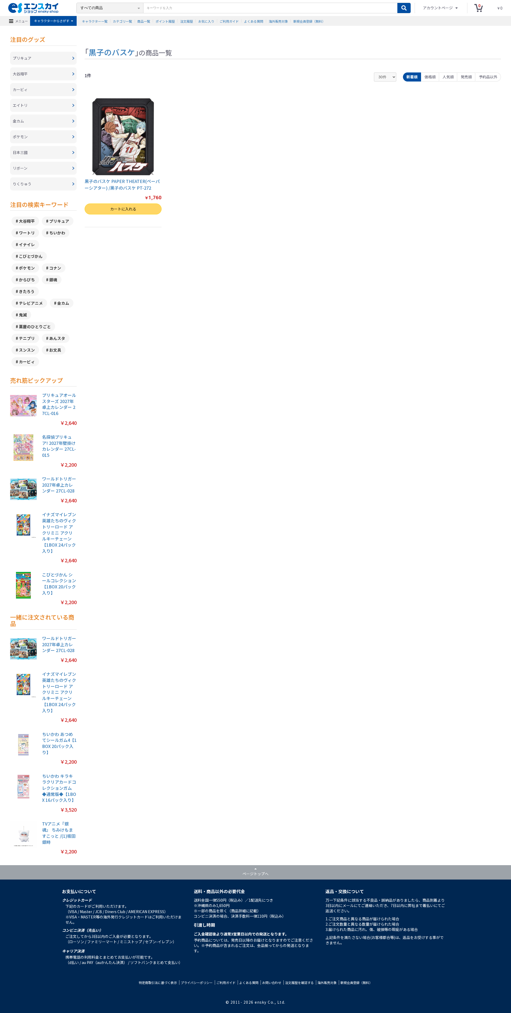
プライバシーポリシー (197, 982)
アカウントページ (438, 7)
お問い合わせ (271, 982)
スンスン (27, 350)
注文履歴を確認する (299, 982)
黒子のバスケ (112, 52)
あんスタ (57, 338)
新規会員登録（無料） (309, 21)
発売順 (466, 76)
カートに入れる (123, 208)
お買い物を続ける (233, 513)
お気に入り (206, 21)
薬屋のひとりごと (35, 326)
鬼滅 (23, 315)
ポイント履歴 (165, 21)
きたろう (27, 291)
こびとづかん (31, 256)
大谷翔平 (27, 221)
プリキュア (59, 221)
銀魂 (53, 279)
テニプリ (27, 338)
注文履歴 (186, 21)
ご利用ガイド (229, 21)
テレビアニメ (31, 303)
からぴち (27, 279)
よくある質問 (253, 21)
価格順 (430, 76)
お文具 (55, 350)
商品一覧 (143, 21)
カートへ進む (278, 513)
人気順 (448, 76)
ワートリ (27, 232)
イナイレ (27, 244)
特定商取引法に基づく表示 (158, 982)
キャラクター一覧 (95, 21)
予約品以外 (488, 76)
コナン (55, 268)
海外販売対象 (278, 21)
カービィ (27, 361)
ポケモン (27, 268)
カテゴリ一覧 (122, 21)
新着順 (412, 76)
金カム (63, 303)
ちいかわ (57, 232)
